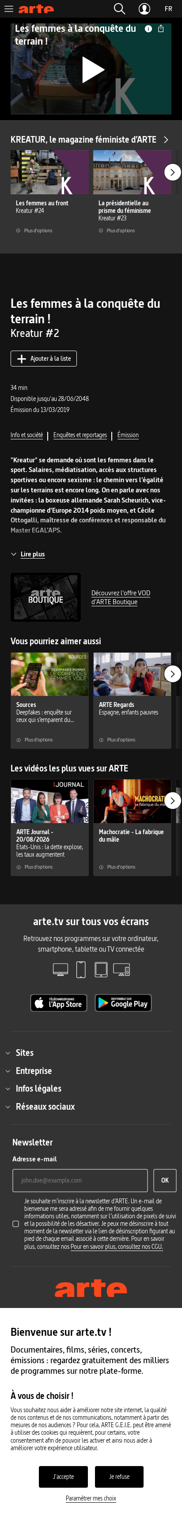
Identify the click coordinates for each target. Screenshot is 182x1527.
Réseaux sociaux (45, 1106)
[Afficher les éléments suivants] (173, 172)
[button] (119, 9)
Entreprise (34, 1071)
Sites (25, 1052)
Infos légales (38, 1088)
